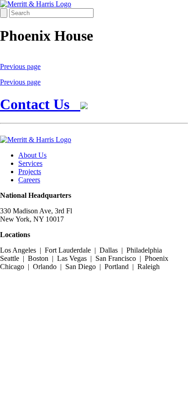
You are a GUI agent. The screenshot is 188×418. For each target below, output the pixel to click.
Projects (29, 171)
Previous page (20, 66)
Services (30, 163)
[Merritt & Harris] (35, 4)
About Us (32, 155)
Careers (29, 180)
